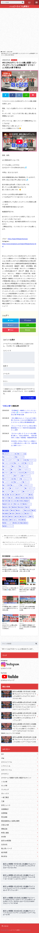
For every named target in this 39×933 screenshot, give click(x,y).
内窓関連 (4, 813)
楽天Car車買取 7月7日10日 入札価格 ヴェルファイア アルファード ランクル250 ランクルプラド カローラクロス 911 (24, 695)
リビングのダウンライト (17, 488)
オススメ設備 (22, 454)
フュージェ (18, 482)
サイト (5, 381)
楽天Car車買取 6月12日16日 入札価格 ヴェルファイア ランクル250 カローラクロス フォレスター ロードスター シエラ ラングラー (24, 705)
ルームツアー (7, 491)
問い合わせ (29, 2)
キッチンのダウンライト (10, 460)
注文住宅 (28, 510)
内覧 (31, 494)
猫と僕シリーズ (6, 848)
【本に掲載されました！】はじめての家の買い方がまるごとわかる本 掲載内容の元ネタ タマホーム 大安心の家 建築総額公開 (24, 420)
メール (6, 373)
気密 (13, 510)
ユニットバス (15, 485)
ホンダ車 (4, 785)
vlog (2, 758)
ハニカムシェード (26, 479)
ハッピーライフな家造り (19, 6)
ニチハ (17, 479)
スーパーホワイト (25, 469)
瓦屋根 (5, 516)
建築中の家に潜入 (8, 504)
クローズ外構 (22, 460)
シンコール (7, 469)
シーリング (15, 469)
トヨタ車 (4, 781)
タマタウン (5, 774)
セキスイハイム (6, 770)
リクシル (6, 488)
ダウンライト (26, 476)
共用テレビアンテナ (22, 494)
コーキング (29, 463)
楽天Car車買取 (6, 840)
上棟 (5, 494)
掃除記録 (4, 829)
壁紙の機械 (25, 498)
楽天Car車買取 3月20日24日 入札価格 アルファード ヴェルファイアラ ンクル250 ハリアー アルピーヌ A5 (24, 739)
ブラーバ (26, 482)
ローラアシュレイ (28, 491)
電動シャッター (8, 523)
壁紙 (18, 498)
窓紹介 (12, 516)
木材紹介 (22, 507)
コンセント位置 (20, 463)
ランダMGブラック (27, 485)
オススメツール (6, 762)
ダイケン (18, 476)
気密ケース (20, 510)
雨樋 (24, 520)
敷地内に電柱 (7, 507)
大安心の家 (7, 406)
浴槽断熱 (6, 513)
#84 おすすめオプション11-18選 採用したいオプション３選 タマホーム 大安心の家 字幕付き (20, 536)
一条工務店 (5, 797)
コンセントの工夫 (8, 463)
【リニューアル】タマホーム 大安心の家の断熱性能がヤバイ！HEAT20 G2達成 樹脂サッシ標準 (24, 428)
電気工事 (17, 523)
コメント (7, 350)
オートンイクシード (9, 457)
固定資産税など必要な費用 (10, 821)
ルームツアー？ (17, 491)
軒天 (32, 516)
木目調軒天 (7, 510)
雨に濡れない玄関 (15, 520)
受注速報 (4, 817)
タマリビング (29, 472)
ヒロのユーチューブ (7, 680)
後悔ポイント (27, 504)
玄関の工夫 (20, 513)
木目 (28, 507)
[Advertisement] (19, 29)
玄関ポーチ (29, 513)
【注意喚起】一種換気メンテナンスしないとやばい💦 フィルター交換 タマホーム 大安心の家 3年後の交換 (23, 412)
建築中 (27, 501)
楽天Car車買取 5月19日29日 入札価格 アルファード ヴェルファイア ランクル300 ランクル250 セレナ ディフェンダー (24, 716)
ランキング (5, 789)
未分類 (3, 837)
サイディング (7, 466)
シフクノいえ (24, 466)
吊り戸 (5, 498)
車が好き (4, 856)
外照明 (5, 501)
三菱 (2, 801)
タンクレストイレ (8, 476)
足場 (17, 516)
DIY (2, 754)
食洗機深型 (25, 523)
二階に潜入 (12, 494)
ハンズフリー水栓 (8, 482)
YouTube (4, 673)
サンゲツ (16, 466)
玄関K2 (13, 513)
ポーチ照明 (7, 485)
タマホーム (7, 472)
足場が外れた (24, 516)
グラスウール (32, 460)
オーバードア (20, 457)
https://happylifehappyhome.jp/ (18, 239)
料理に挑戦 (5, 833)
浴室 (34, 510)
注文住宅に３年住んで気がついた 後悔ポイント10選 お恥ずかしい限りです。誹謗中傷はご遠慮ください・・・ (24, 443)
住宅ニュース (5, 805)
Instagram (4, 660)
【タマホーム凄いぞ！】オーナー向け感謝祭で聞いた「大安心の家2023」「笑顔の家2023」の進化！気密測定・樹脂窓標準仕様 (24, 435)
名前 (5, 366)
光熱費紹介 (5, 809)
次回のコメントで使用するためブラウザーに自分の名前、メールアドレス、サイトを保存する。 (19, 391)
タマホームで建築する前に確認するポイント (16, 778)
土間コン (12, 498)
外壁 (32, 498)
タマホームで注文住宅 (18, 472)
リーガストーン (30, 488)
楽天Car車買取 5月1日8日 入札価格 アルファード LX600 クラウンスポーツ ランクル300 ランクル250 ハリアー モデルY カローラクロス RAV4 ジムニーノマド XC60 (18, 728)
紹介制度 (4, 852)
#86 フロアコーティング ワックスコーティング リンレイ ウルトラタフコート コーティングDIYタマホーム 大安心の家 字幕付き (19, 544)
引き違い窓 (18, 504)
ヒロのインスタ (6, 668)
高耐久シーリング (8, 526)
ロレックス (5, 793)
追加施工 (6, 520)
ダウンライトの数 (8, 479)
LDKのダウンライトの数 (10, 454)
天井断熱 (20, 501)
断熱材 (15, 507)
